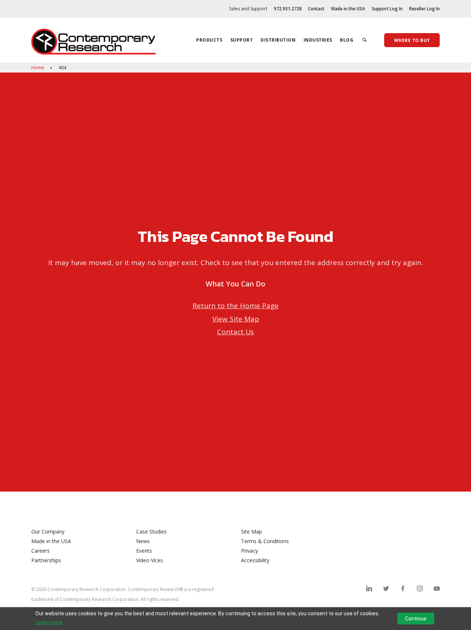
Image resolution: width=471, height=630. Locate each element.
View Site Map (235, 319)
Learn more (48, 622)
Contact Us (235, 332)
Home (38, 67)
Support (241, 40)
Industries (318, 40)
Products (209, 40)
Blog (346, 40)
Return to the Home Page (235, 305)
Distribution (278, 40)
